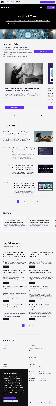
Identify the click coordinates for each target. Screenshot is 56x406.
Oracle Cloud (42, 378)
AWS (30, 383)
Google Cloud (42, 380)
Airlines (30, 352)
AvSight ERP (42, 371)
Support (31, 369)
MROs (30, 350)
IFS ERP (30, 373)
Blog (40, 366)
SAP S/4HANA (32, 378)
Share (6, 266)
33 (37, 201)
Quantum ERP (42, 369)
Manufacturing (32, 357)
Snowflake (31, 380)
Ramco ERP (41, 376)
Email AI (4, 348)
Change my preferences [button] (11, 400)
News (30, 366)
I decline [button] (13, 398)
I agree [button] (6, 398)
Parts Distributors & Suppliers (36, 348)
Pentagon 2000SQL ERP (45, 373)
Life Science (32, 359)
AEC (30, 355)
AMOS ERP (31, 371)
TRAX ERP (31, 376)
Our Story (5, 366)
